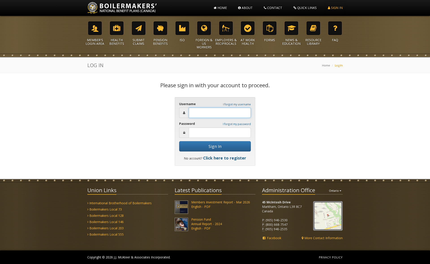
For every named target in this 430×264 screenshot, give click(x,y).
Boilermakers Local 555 (106, 234)
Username (187, 104)
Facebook (273, 238)
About (247, 8)
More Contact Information (323, 238)
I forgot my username (237, 104)
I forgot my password (237, 124)
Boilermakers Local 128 (106, 215)
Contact (274, 8)
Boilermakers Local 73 (105, 209)
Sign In (336, 8)
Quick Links (306, 8)
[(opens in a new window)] (181, 206)
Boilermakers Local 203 (106, 228)
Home (222, 8)
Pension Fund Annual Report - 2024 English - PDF (206, 223)
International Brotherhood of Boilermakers (120, 203)
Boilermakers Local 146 (106, 222)
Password (187, 123)
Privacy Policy (331, 257)
